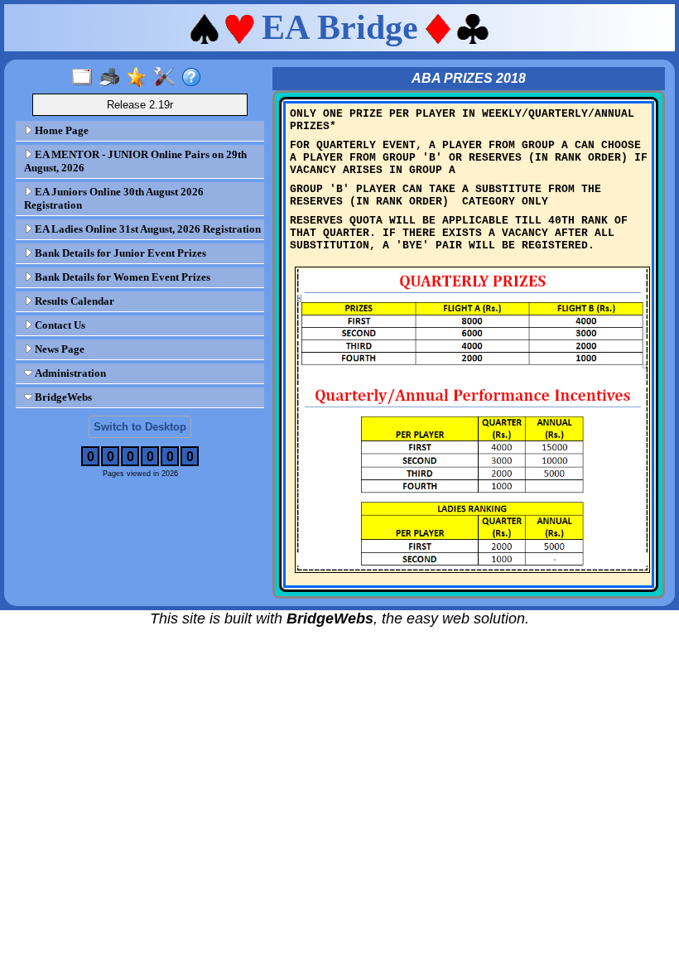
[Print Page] (113, 78)
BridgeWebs (62, 397)
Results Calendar (73, 301)
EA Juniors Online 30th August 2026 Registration (114, 198)
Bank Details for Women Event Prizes (121, 277)
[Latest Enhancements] (140, 78)
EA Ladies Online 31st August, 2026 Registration (146, 229)
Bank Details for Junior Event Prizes (119, 253)
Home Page (60, 130)
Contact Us (58, 325)
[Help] (195, 78)
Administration (69, 373)
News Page (58, 349)
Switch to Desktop (140, 427)
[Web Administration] (167, 78)
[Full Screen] (85, 78)
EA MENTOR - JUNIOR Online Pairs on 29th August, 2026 (135, 161)
